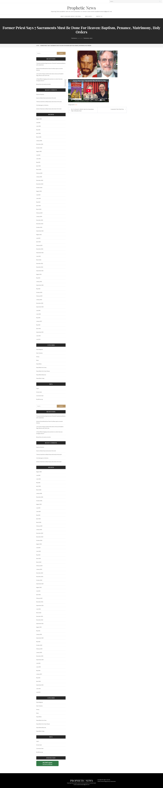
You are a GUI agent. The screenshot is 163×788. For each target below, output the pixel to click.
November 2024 (39, 184)
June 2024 (38, 198)
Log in (37, 388)
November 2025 (39, 144)
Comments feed (39, 395)
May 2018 (38, 317)
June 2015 (38, 335)
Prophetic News (81, 7)
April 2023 (38, 241)
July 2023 (38, 238)
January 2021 (39, 281)
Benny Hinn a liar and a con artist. (43, 84)
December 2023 (39, 220)
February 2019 (39, 296)
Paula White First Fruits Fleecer (43, 371)
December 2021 (39, 263)
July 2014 (38, 339)
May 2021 (38, 278)
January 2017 (39, 321)
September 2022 (39, 252)
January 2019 (39, 299)
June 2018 (38, 314)
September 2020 (39, 285)
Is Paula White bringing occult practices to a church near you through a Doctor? (49, 79)
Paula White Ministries (41, 374)
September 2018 (39, 306)
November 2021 (39, 267)
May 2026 (38, 129)
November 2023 (39, 223)
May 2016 (38, 325)
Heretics (42, 94)
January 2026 (39, 140)
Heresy (37, 356)
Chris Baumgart (39, 105)
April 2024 (38, 205)
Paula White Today (40, 378)
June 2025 (38, 158)
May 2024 (38, 202)
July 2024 (38, 194)
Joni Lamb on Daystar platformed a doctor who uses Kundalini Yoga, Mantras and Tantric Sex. (49, 74)
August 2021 (39, 274)
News (76, 104)
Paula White (39, 364)
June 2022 (38, 256)
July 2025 (38, 155)
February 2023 (39, 245)
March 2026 (38, 137)
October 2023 (39, 227)
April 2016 (38, 328)
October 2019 (39, 292)
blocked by (49, 764)
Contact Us (99, 16)
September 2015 (39, 332)
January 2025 (39, 176)
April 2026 (38, 133)
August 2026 (39, 119)
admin (91, 38)
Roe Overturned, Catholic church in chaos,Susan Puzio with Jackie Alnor (82, 109)
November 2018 (39, 303)
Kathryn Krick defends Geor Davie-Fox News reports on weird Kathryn (49, 69)
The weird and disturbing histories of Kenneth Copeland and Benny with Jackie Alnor (50, 64)
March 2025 (38, 169)
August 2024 (39, 191)
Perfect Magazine (105, 781)
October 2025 (39, 147)
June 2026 (38, 126)
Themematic (113, 781)
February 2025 (39, 173)
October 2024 (39, 187)
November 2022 (39, 249)
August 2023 (39, 234)
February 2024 (39, 213)
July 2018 (38, 310)
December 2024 (39, 180)
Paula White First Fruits (41, 367)
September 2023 (39, 231)
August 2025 (39, 151)
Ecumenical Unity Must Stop (117, 109)
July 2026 (38, 122)
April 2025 (38, 166)
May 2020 (38, 288)
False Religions (39, 349)
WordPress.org (39, 399)
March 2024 (38, 209)
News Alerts (88, 16)
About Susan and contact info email (71, 16)
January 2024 (39, 216)
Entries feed (39, 392)
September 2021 (39, 270)
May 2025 (38, 162)
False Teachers (39, 353)
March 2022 (38, 259)
